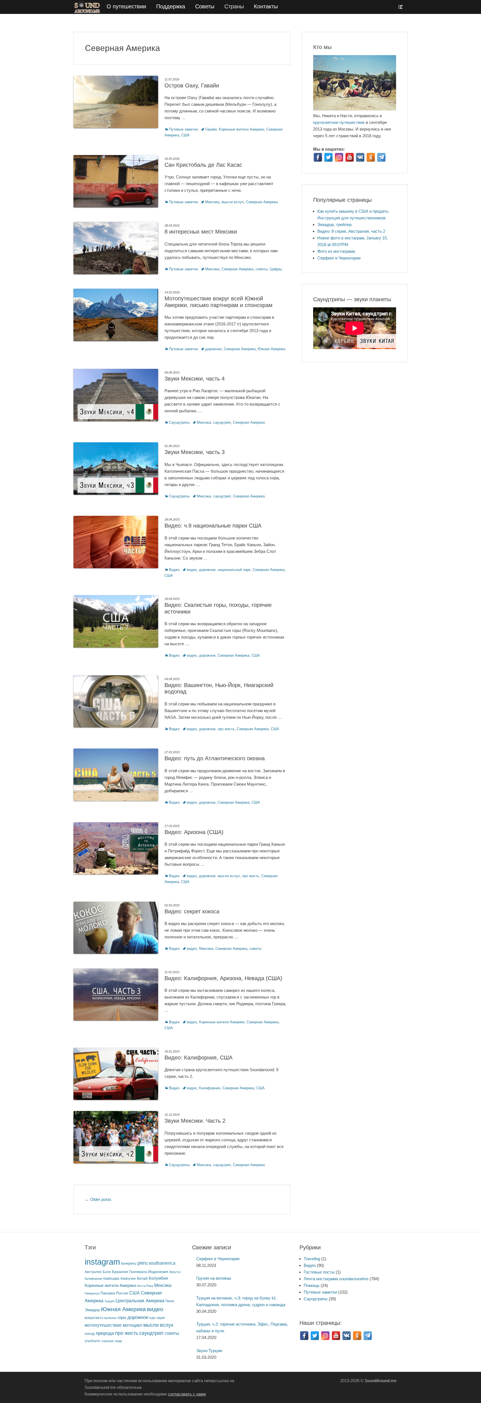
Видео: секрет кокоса (192, 911)
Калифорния (209, 1088)
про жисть (226, 729)
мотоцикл (132, 1325)
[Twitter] (328, 157)
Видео (174, 570)
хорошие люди (111, 1341)
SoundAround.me (380, 1380)
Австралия (93, 1272)
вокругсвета (94, 1318)
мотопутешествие (103, 1325)
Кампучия (128, 1278)
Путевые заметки (183, 129)
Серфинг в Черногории (338, 258)
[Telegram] (381, 157)
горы (121, 1317)
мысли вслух (233, 202)
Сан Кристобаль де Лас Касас (203, 165)
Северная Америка (262, 202)
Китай (142, 1278)
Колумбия (158, 1278)
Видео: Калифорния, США (198, 1057)
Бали (107, 1272)
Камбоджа (111, 1278)
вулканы (110, 1317)
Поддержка (170, 6)
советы (262, 269)
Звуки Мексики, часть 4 (195, 379)
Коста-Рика (145, 1285)
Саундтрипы (179, 422)
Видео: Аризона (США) (194, 832)
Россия (122, 1293)
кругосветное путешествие (339, 122)
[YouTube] (349, 157)
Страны (234, 6)
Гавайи (211, 129)
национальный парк (234, 570)
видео (192, 570)
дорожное (213, 349)
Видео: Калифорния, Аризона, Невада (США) (223, 978)
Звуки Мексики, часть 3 (195, 452)
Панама (107, 1293)
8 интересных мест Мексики (201, 232)
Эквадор (92, 1310)
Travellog (312, 1258)
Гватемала (138, 1272)
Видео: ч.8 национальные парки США (213, 526)
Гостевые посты (319, 1272)
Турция (109, 1301)
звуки (160, 1317)
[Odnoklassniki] (370, 157)
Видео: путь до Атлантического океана (215, 758)
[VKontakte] (360, 157)
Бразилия (120, 1272)
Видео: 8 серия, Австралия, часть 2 (351, 231)
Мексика (212, 202)
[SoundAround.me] (87, 7)
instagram (102, 1261)
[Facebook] (317, 157)
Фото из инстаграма (336, 251)
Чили (169, 1301)
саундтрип (222, 422)
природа (105, 1333)
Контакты (266, 6)
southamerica (162, 1262)
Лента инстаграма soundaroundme (336, 1278)
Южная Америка (271, 349)
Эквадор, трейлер (334, 224)
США (185, 135)
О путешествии (126, 6)
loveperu (128, 1263)
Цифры (276, 269)
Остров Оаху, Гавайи (192, 85)
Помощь (312, 1285)
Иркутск (175, 1272)
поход (90, 1333)
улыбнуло (92, 1341)
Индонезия (158, 1272)
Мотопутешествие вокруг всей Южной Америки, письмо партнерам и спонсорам (219, 301)
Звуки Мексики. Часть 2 (195, 1121)
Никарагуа (92, 1293)
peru (143, 1263)
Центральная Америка (140, 1300)
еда (152, 1317)
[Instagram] (339, 157)
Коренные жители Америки (241, 129)
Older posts (98, 1199)
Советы (204, 6)
